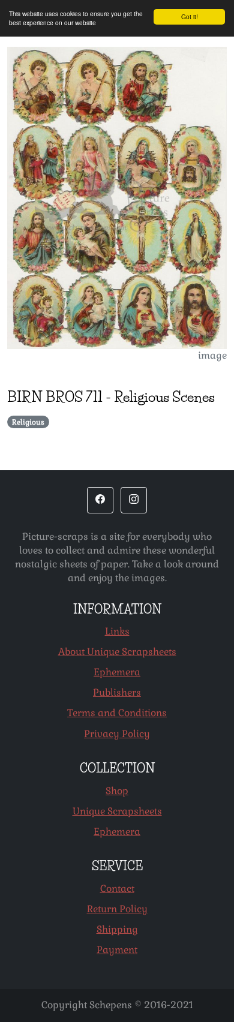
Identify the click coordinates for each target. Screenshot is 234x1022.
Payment (117, 949)
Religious (28, 422)
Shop (117, 790)
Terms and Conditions (117, 713)
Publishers (117, 692)
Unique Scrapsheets (117, 811)
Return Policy (117, 909)
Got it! (189, 16)
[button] (100, 500)
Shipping (117, 929)
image (212, 355)
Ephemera (117, 672)
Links (117, 631)
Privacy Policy (117, 734)
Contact (117, 888)
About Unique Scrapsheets (117, 651)
